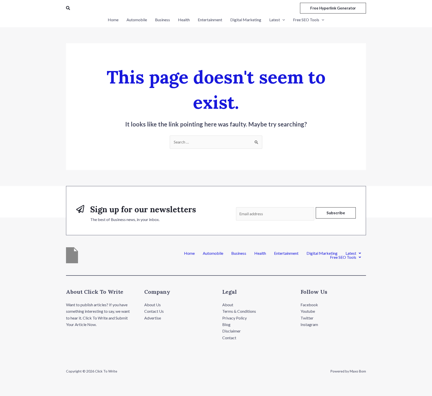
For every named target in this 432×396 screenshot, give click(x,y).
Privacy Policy (234, 318)
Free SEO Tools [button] (343, 257)
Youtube (307, 311)
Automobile (213, 253)
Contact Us (154, 311)
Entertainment (286, 253)
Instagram (309, 324)
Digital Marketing (322, 253)
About (227, 304)
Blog (226, 324)
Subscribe (335, 212)
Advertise (152, 318)
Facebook (309, 304)
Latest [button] (351, 253)
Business (238, 253)
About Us (152, 304)
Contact (229, 337)
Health (260, 253)
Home (189, 253)
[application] (282, 20)
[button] (68, 8)
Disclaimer (231, 330)
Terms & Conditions (239, 311)
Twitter (307, 318)
